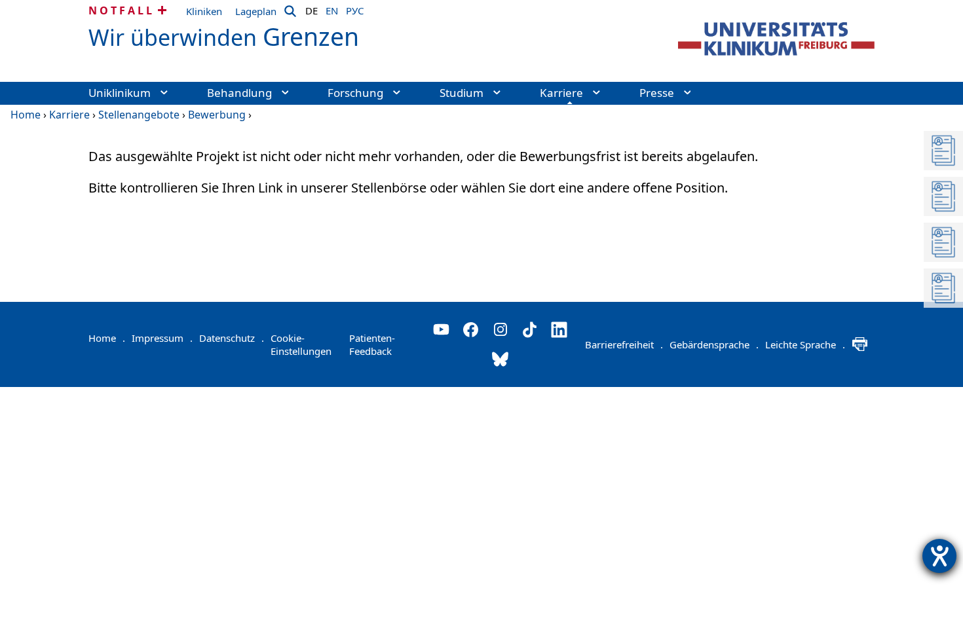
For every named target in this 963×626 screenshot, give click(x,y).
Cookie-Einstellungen (301, 344)
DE (311, 8)
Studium (461, 92)
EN (332, 8)
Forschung (355, 92)
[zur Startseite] (776, 39)
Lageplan (255, 11)
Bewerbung (217, 114)
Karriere (561, 92)
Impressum (162, 337)
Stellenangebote (138, 114)
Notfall (121, 10)
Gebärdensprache (714, 344)
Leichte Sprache (805, 344)
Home (25, 114)
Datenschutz (231, 337)
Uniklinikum (119, 92)
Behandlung (239, 92)
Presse (656, 92)
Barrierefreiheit (624, 344)
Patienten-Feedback (372, 344)
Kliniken (204, 11)
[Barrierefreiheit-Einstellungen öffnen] (939, 556)
